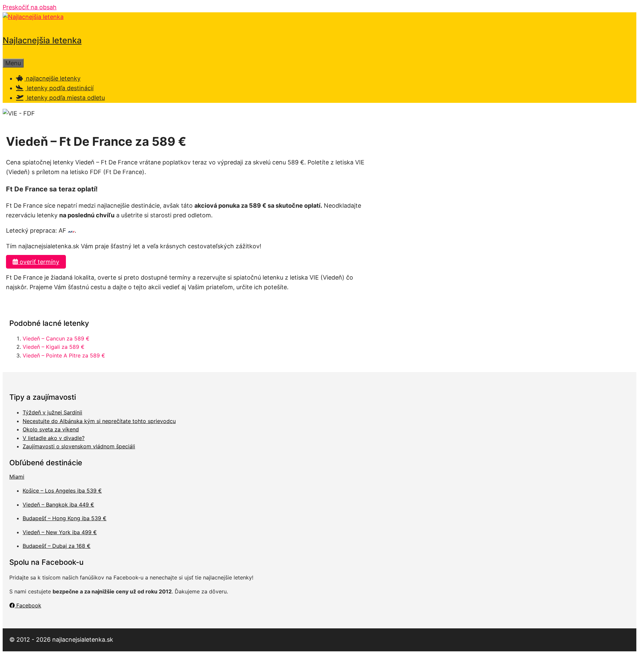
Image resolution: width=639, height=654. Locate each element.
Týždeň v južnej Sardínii (52, 412)
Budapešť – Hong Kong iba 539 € (64, 518)
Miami (16, 476)
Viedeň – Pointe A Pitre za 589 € (64, 355)
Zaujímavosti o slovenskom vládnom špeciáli (79, 446)
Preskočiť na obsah (30, 7)
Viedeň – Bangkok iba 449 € (58, 504)
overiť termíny (38, 261)
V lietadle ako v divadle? (54, 438)
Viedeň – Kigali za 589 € (54, 346)
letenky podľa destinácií (59, 88)
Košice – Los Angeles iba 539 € (62, 490)
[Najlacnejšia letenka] (33, 16)
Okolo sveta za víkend (51, 429)
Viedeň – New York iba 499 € (60, 532)
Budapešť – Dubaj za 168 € (57, 546)
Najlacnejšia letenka (42, 40)
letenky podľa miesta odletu (65, 97)
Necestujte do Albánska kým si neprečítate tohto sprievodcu (99, 421)
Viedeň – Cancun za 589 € (56, 338)
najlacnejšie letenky (52, 78)
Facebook (28, 605)
